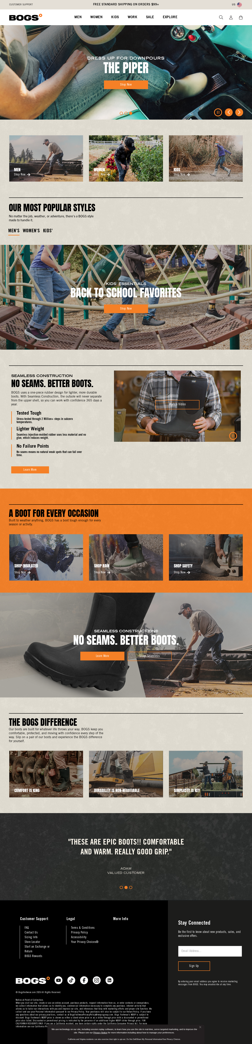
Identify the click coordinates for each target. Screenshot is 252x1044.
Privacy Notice (100, 1032)
